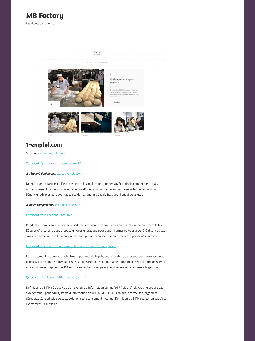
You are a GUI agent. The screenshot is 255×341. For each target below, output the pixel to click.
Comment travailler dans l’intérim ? (49, 214)
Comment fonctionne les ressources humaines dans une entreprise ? (71, 246)
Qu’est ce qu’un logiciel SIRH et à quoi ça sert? (56, 277)
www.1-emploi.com (52, 153)
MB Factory (44, 15)
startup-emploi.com (70, 173)
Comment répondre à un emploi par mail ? (53, 163)
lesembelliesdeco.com (68, 204)
